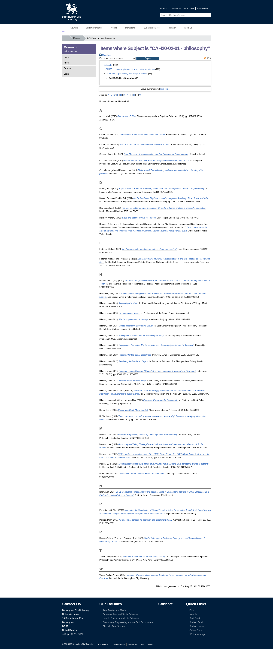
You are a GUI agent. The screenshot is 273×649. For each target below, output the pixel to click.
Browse (67, 68)
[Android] (164, 622)
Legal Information (118, 644)
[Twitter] (164, 610)
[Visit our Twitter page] (145, 9)
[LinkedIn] (159, 614)
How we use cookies (136, 644)
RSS (208, 58)
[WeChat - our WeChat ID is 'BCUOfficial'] (164, 618)
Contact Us (163, 8)
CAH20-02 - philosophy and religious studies (127, 74)
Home (66, 57)
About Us (188, 28)
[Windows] (169, 622)
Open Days (189, 8)
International (130, 28)
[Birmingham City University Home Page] (63, 28)
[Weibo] (159, 618)
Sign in (149, 644)
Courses (74, 28)
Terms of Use (103, 644)
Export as (103, 58)
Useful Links (202, 8)
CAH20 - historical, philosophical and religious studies (130, 69)
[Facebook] (159, 610)
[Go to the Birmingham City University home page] (71, 11)
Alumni (114, 28)
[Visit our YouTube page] (149, 9)
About (66, 63)
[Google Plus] (169, 614)
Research (172, 28)
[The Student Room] (169, 618)
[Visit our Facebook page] (141, 9)
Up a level (106, 55)
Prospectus (176, 8)
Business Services (152, 28)
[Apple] (159, 622)
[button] (147, 58)
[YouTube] (169, 610)
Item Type (165, 89)
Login (66, 74)
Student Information (94, 28)
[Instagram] (164, 614)
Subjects (108, 65)
